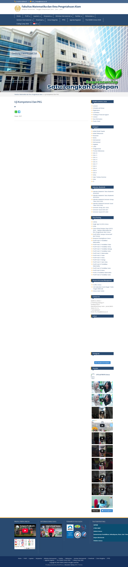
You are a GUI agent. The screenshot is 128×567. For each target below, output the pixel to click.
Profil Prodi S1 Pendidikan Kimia (102, 247)
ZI (93, 181)
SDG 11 (95, 155)
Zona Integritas (52, 20)
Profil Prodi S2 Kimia (98, 270)
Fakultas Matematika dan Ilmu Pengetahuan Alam (51, 6)
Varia (94, 179)
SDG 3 (95, 166)
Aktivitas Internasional (63, 16)
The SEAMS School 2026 (93, 20)
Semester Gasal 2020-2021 (100, 210)
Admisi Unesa (98, 531)
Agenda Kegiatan (75, 20)
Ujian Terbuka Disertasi (99, 177)
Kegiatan (95, 144)
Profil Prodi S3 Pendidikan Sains (102, 275)
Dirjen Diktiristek (99, 537)
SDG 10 (95, 153)
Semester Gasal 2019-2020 (100, 212)
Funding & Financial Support (101, 114)
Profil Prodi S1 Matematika (100, 253)
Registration (96, 110)
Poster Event (96, 121)
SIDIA (94, 226)
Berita (94, 138)
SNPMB (96, 525)
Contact (95, 117)
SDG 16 (95, 162)
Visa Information (97, 119)
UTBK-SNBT (97, 528)
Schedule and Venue (98, 108)
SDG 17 (95, 164)
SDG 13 (95, 159)
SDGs (94, 175)
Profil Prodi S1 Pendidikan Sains (102, 251)
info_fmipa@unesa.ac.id (39, 1)
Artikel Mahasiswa (98, 133)
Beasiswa (95, 135)
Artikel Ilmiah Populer (99, 131)
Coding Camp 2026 (23, 24)
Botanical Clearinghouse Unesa (102, 238)
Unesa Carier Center (98, 291)
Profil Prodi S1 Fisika (98, 255)
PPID (63, 20)
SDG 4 (95, 168)
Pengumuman (97, 149)
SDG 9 (95, 173)
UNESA (95, 222)
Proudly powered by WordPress (54, 565)
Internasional (96, 140)
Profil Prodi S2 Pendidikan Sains (102, 268)
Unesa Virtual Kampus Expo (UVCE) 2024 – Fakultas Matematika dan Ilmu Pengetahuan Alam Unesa (103, 230)
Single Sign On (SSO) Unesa (100, 224)
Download (39, 20)
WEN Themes (79, 565)
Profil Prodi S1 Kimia (98, 257)
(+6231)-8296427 (21, 1)
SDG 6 (95, 170)
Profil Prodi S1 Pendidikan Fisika (102, 244)
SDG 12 (95, 157)
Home (19, 16)
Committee (96, 112)
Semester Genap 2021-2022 (101, 207)
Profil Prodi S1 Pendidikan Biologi (102, 249)
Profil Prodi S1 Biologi (99, 260)
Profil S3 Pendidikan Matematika (102, 272)
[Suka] (15, 106)
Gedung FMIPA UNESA (24, 53)
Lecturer (95, 106)
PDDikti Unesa (98, 541)
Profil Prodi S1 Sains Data (100, 262)
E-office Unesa (97, 285)
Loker (94, 146)
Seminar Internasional (24, 20)
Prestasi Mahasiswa (98, 151)
